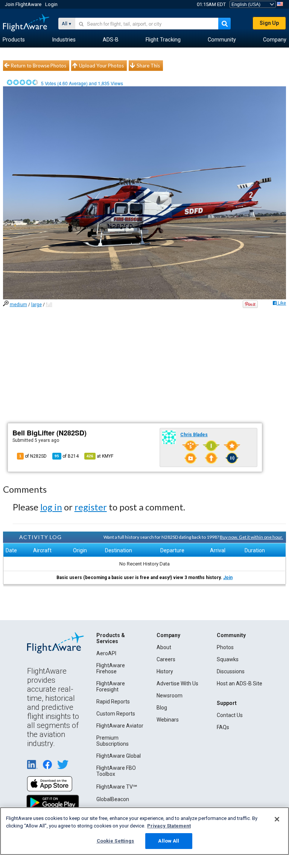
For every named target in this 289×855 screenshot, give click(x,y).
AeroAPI (106, 653)
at (100, 456)
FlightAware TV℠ (116, 787)
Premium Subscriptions (112, 741)
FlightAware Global (118, 756)
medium (18, 304)
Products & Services (110, 638)
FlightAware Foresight (110, 686)
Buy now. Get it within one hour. (251, 537)
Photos (225, 647)
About (164, 647)
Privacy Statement (169, 826)
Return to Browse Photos (38, 66)
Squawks (228, 659)
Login (51, 4)
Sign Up (269, 23)
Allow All (168, 841)
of (67, 456)
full (49, 304)
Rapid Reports (113, 702)
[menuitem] (13, 40)
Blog (162, 708)
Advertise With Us (177, 683)
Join (228, 577)
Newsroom (170, 696)
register (91, 506)
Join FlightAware (23, 4)
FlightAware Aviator (119, 726)
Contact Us (230, 715)
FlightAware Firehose (110, 668)
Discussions (231, 671)
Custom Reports (115, 714)
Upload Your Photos (101, 66)
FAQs (223, 727)
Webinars (168, 720)
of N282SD (33, 456)
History (165, 671)
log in (51, 506)
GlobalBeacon (112, 799)
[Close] (277, 819)
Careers (166, 659)
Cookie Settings (115, 841)
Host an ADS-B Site (239, 683)
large (36, 304)
